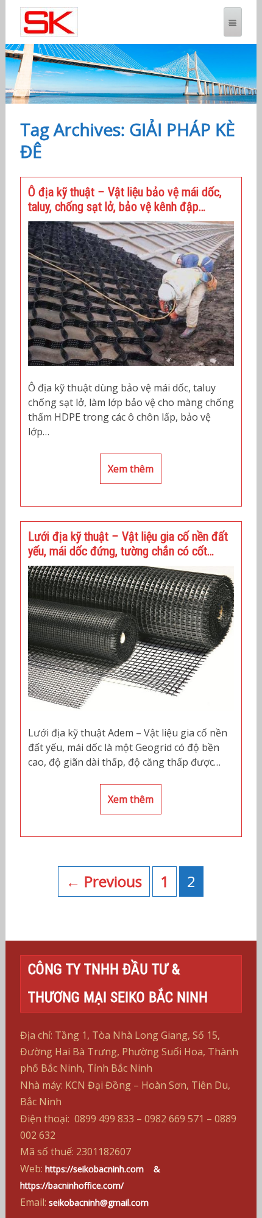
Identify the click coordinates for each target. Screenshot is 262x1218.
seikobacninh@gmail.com (99, 1202)
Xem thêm (131, 468)
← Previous (104, 881)
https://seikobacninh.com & (108, 1169)
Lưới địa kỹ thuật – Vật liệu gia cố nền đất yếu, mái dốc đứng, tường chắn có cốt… (128, 543)
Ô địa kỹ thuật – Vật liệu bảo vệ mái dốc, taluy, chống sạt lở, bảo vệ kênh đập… (125, 199)
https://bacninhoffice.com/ (72, 1185)
